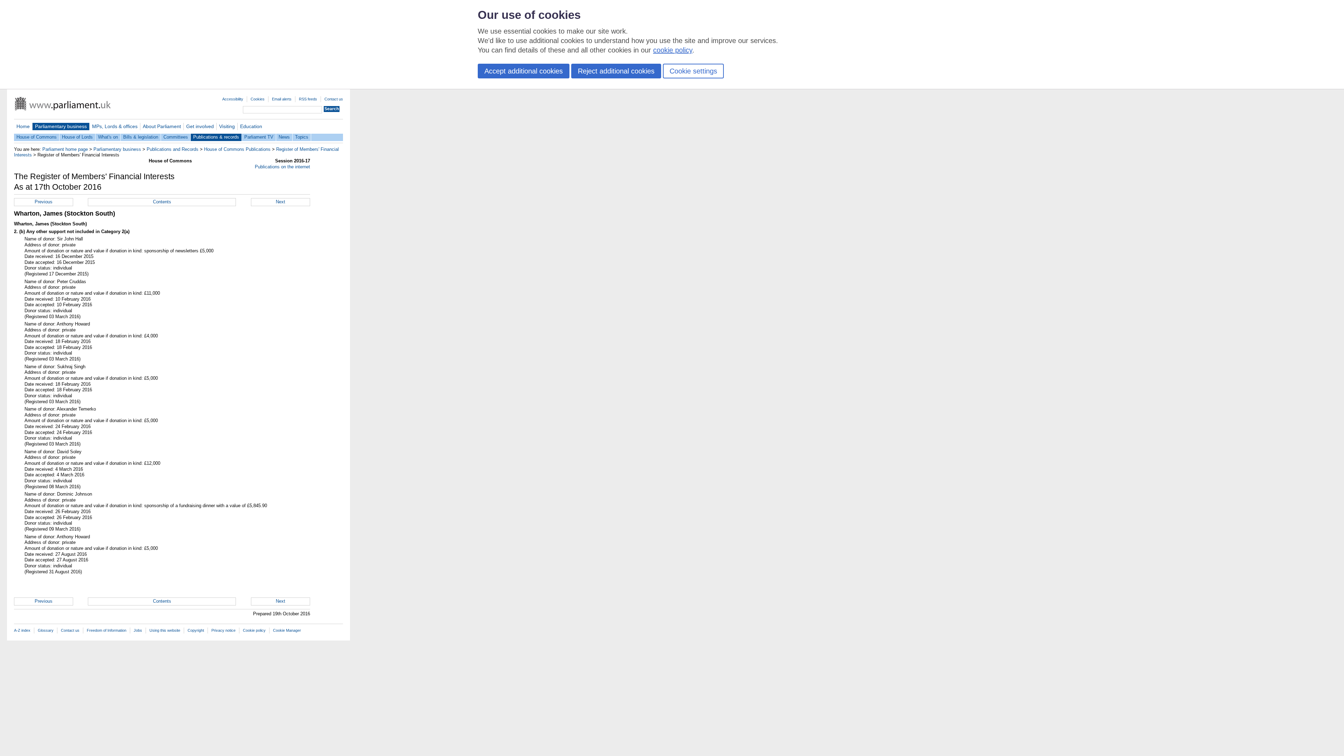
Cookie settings (693, 71)
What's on (108, 137)
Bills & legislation (140, 137)
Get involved (200, 126)
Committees (175, 137)
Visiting (227, 126)
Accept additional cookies (523, 71)
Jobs (138, 630)
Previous (43, 201)
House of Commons (36, 137)
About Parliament (162, 126)
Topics (301, 137)
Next (280, 201)
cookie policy (672, 50)
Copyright (196, 630)
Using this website (164, 630)
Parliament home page (65, 149)
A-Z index (22, 630)
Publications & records (216, 137)
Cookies (258, 99)
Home (23, 126)
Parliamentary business (61, 126)
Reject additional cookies (616, 71)
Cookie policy (254, 630)
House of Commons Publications (237, 149)
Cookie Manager (287, 630)
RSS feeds (308, 99)
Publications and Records (172, 149)
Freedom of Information (106, 630)
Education (251, 126)
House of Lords (77, 137)
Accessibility (232, 99)
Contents (162, 201)
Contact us (333, 99)
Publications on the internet (282, 166)
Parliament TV (258, 137)
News (284, 137)
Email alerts (282, 99)
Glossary (46, 630)
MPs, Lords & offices (115, 126)
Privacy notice (223, 630)
